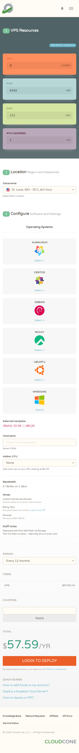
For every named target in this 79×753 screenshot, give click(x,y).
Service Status (11, 723)
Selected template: (14, 421)
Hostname (9, 435)
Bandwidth (9, 481)
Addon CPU (10, 456)
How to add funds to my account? (26, 685)
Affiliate (53, 716)
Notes (6, 494)
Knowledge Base (12, 716)
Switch (39, 409)
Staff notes (10, 526)
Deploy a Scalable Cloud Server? (25, 691)
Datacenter (10, 183)
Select (39, 260)
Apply (39, 618)
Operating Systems (39, 227)
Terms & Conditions (56, 669)
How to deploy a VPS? (18, 697)
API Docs (67, 716)
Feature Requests (35, 716)
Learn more (36, 510)
